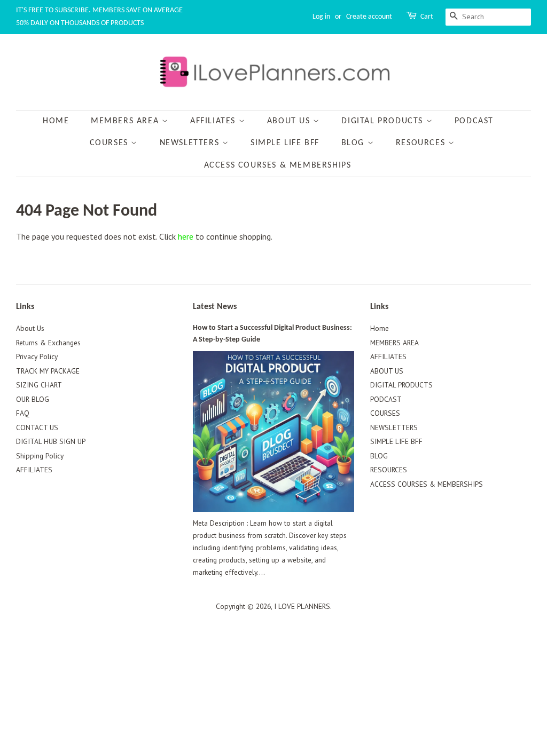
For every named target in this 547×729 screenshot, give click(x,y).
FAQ (22, 413)
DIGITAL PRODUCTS (383, 121)
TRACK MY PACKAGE (48, 371)
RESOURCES (422, 143)
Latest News (215, 307)
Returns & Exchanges (48, 342)
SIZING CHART (39, 385)
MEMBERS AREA (126, 121)
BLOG (354, 143)
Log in (321, 17)
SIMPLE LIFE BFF (285, 143)
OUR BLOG (32, 399)
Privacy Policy (37, 356)
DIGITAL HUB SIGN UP (50, 441)
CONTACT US (37, 427)
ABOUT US (290, 121)
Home (56, 121)
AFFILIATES (214, 121)
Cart (426, 17)
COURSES (110, 143)
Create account (369, 17)
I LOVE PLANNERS (302, 606)
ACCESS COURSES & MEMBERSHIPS (277, 165)
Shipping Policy (40, 456)
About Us (30, 328)
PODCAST (474, 121)
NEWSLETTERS (191, 143)
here (185, 236)
